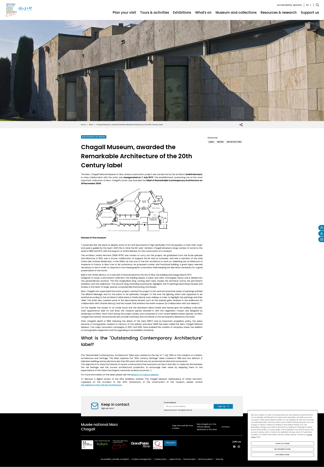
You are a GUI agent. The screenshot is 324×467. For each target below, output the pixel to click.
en (307, 5)
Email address (170, 402)
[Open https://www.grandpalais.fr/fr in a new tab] (140, 445)
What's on (203, 12)
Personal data (189, 459)
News (91, 124)
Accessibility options (289, 5)
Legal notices (175, 459)
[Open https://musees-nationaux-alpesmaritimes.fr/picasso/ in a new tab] (120, 445)
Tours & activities (154, 12)
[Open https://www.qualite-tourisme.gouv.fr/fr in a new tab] (158, 445)
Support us (310, 12)
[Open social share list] (241, 125)
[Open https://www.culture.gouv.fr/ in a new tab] (87, 445)
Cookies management (141, 459)
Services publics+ (205, 459)
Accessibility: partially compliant (115, 459)
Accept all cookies (282, 444)
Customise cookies (282, 455)
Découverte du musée (93, 137)
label (211, 142)
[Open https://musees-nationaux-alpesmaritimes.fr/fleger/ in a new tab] (103, 445)
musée (220, 142)
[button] (317, 5)
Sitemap (219, 459)
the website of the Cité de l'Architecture (101, 385)
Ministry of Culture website (144, 374)
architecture (234, 142)
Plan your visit (124, 12)
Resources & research (279, 12)
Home (83, 124)
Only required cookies (282, 449)
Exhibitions (182, 12)
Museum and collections (236, 12)
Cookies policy (160, 459)
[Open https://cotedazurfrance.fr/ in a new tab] (170, 443)
